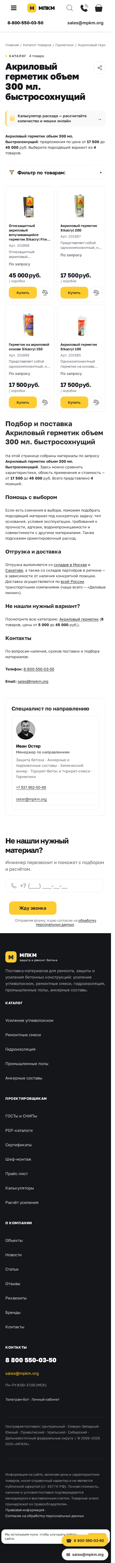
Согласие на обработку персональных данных (44, 1516)
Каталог (13, 1003)
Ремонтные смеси (23, 1034)
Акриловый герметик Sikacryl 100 (78, 346)
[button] (15, 8)
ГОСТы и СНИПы (21, 1115)
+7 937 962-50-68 (31, 787)
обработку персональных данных (66, 922)
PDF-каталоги (19, 1130)
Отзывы (12, 1283)
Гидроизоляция (20, 1049)
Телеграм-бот (17, 1399)
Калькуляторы (19, 1187)
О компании (18, 1223)
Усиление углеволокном (29, 1020)
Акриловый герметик (79, 619)
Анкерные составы (23, 1077)
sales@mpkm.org (85, 22)
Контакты (14, 1326)
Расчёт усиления (22, 1202)
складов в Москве (70, 564)
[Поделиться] (100, 68)
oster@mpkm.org (31, 799)
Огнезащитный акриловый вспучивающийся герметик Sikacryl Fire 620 (28, 232)
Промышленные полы (26, 1063)
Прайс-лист (16, 1173)
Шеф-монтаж (18, 1159)
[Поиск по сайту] (70, 8)
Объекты (14, 1240)
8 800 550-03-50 (30, 1360)
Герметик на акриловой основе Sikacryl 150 (29, 346)
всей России (72, 581)
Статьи (11, 1269)
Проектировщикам (26, 1098)
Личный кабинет (45, 1399)
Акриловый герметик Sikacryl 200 (78, 227)
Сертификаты (18, 1144)
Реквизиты (16, 1297)
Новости (13, 1254)
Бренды (13, 1312)
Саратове (14, 570)
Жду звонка (32, 908)
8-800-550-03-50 (25, 22)
